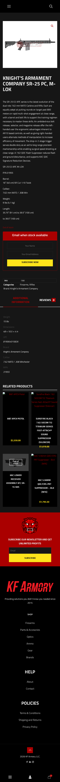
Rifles (32, 284)
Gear (30, 650)
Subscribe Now (30, 262)
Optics (30, 637)
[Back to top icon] (30, 750)
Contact (30, 689)
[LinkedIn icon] (30, 761)
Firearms (24, 284)
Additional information (20, 300)
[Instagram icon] (33, 761)
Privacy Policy (30, 727)
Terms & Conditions (30, 713)
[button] (52, 26)
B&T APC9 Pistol (15, 418)
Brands (30, 657)
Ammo (30, 643)
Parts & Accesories (30, 630)
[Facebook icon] (27, 761)
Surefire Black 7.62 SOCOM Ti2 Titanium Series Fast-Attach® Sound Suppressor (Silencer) (44, 430)
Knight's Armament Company (24, 288)
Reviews (46, 300)
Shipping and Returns (30, 720)
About (30, 682)
